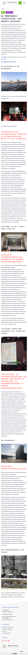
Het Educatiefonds (6, 633)
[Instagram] (5, 641)
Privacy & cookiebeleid (7, 629)
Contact (4, 631)
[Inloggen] (20, 2)
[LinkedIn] (8, 641)
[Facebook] (2, 641)
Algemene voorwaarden (7, 627)
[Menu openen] (24, 2)
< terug (2, 8)
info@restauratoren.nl (7, 614)
